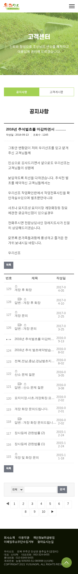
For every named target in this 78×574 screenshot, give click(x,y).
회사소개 (9, 537)
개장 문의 (21, 315)
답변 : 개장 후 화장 (28, 302)
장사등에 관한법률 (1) (30, 444)
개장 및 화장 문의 (27, 457)
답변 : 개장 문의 (26, 328)
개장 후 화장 (23, 289)
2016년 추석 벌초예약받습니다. (35, 350)
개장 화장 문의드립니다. (31, 409)
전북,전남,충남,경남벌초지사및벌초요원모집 (35, 361)
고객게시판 (56, 92)
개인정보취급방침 (44, 537)
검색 (62, 489)
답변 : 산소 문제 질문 (29, 387)
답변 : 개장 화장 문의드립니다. (35, 422)
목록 (8, 264)
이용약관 (24, 537)
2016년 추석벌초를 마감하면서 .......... (35, 339)
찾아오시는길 (45, 542)
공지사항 (21, 92)
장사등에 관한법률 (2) (30, 433)
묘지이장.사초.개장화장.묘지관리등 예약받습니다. (35, 398)
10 (43, 511)
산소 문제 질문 (25, 374)
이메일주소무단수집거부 (19, 542)
